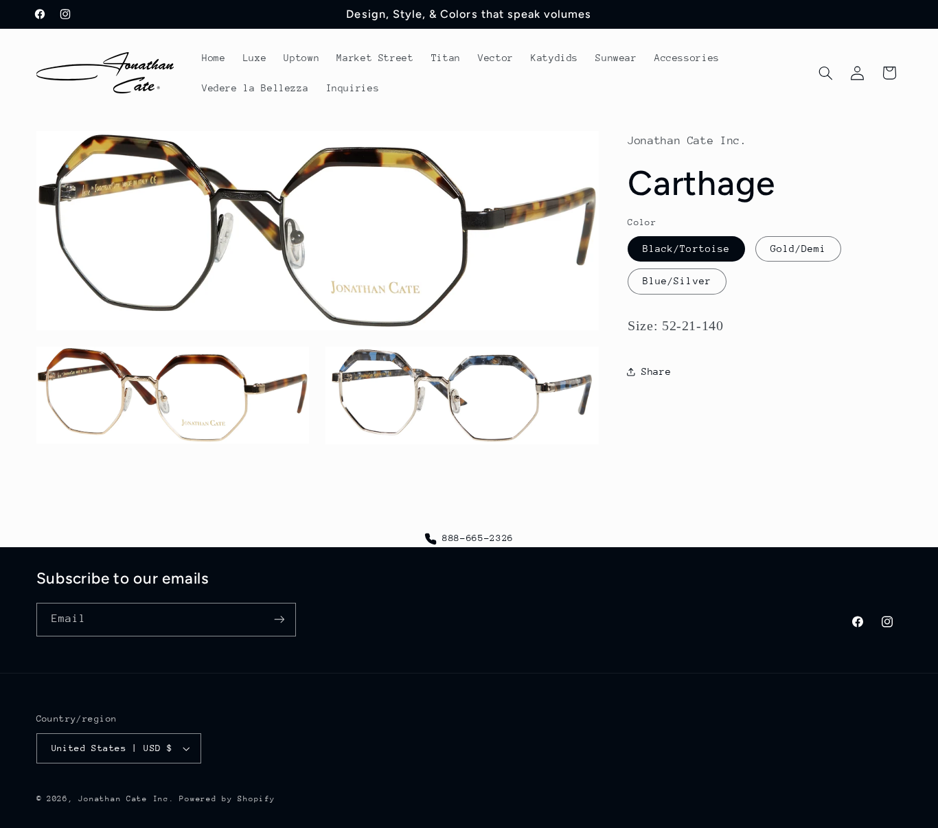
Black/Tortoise (686, 248)
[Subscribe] (279, 619)
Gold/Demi (798, 248)
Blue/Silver (677, 280)
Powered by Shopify (227, 798)
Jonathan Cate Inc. (126, 798)
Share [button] (656, 371)
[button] (825, 73)
